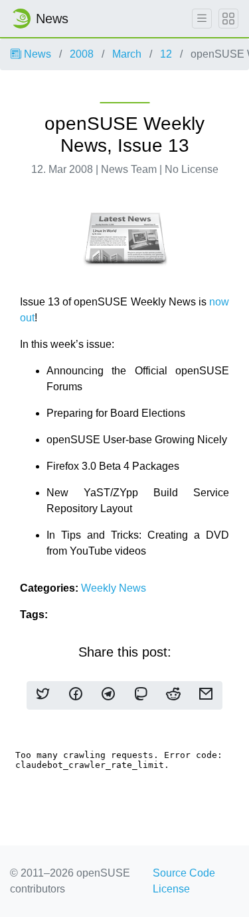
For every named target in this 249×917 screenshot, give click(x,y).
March (126, 54)
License (171, 888)
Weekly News (113, 588)
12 (166, 54)
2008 (82, 54)
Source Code (184, 873)
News (36, 54)
